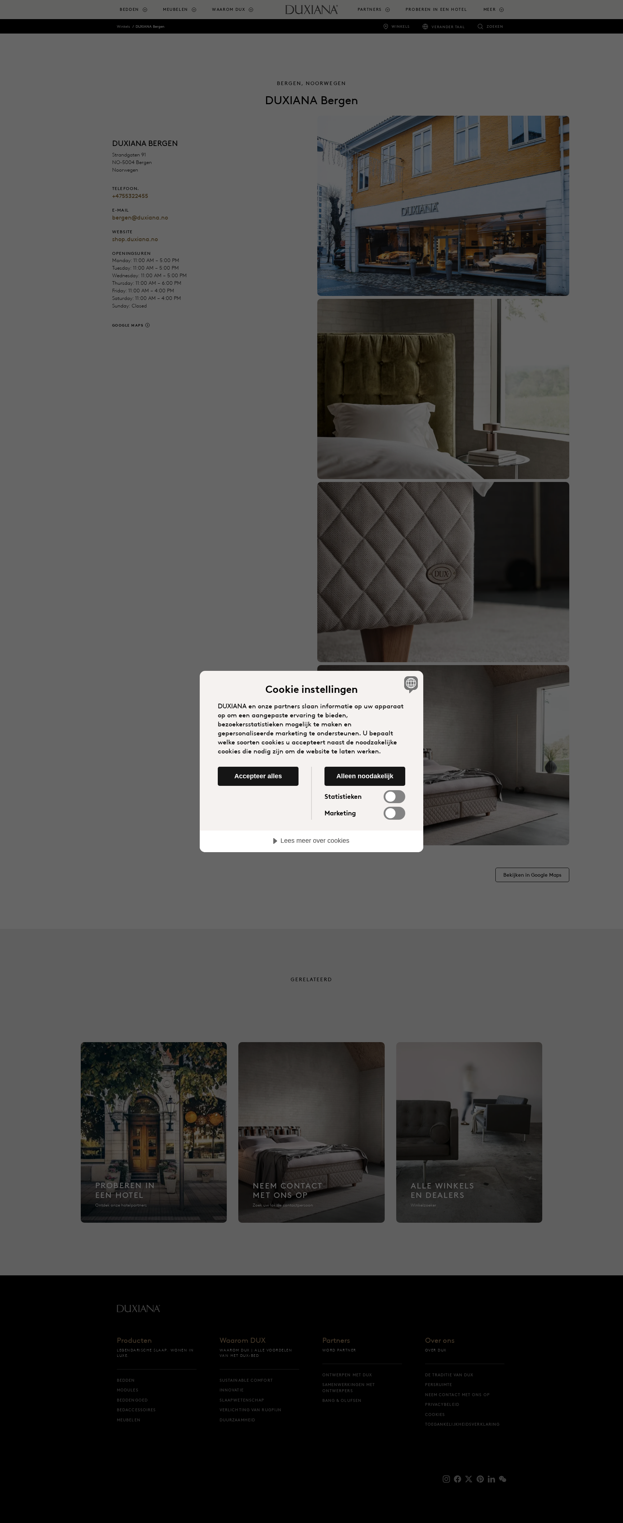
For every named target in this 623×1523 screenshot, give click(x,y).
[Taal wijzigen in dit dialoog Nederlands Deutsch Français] (409, 684)
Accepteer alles (258, 776)
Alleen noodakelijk (364, 776)
